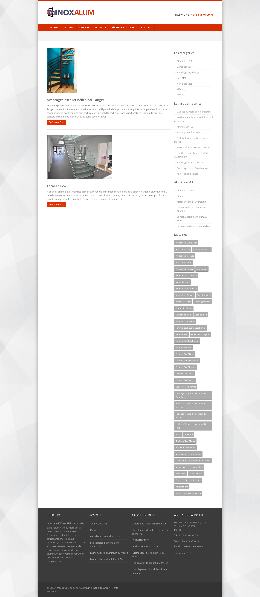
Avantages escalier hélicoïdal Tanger (75, 100)
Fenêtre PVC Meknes (185, 367)
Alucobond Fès (183, 249)
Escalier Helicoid (183, 314)
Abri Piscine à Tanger (188, 173)
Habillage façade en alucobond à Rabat (191, 415)
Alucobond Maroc (201, 249)
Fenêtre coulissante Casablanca (190, 327)
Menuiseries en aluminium (188, 454)
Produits (100, 27)
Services (84, 27)
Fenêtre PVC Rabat (184, 373)
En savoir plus (56, 122)
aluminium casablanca (186, 275)
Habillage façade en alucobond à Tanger (191, 426)
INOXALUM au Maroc (185, 441)
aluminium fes (182, 282)
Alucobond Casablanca (186, 242)
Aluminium (182, 61)
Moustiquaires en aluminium (189, 467)
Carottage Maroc (202, 301)
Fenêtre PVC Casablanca (187, 341)
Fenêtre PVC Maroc (185, 354)
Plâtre (180, 89)
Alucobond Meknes (185, 255)
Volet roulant (182, 486)
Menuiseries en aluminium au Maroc (193, 460)
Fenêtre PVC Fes (183, 347)
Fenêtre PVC (181, 334)
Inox (179, 78)
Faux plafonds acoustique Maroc (194, 147)
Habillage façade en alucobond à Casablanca (191, 395)
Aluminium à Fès (185, 190)
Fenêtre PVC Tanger (185, 380)
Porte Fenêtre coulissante (188, 480)
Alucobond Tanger (184, 269)
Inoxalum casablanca (185, 447)
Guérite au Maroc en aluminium (194, 111)
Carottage (182, 66)
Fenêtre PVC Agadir (200, 334)
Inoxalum (188, 434)
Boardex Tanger (183, 301)
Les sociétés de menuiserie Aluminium (191, 209)
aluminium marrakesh (186, 288)
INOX (178, 434)
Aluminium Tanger (184, 295)
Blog (132, 27)
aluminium (202, 269)
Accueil (54, 27)
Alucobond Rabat (184, 262)
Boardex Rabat (204, 295)
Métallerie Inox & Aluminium (192, 201)
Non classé (183, 83)
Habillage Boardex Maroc (190, 162)
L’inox (180, 196)
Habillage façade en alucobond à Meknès (191, 405)
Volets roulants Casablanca (188, 493)
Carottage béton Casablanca (192, 168)
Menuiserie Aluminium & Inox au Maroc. (87, 587)
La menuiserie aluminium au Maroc (192, 218)
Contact (146, 27)
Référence (118, 27)
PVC (179, 95)
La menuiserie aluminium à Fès (193, 226)
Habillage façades (186, 72)
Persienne (180, 473)
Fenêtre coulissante (185, 321)
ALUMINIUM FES (185, 126)
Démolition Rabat (184, 308)
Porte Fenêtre (196, 473)
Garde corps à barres (186, 386)
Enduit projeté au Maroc (190, 132)
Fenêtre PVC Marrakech (187, 360)
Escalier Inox (57, 186)
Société (69, 27)
